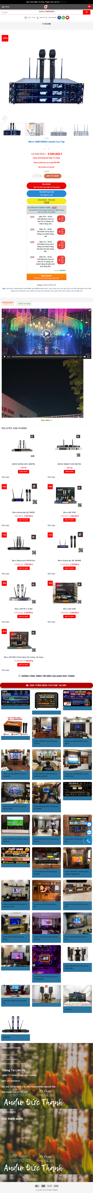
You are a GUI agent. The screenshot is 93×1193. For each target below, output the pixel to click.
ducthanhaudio (19, 288)
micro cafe (52, 288)
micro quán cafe (55, 291)
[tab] (8, 304)
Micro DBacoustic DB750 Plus (23, 561)
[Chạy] (5, 357)
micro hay (37, 291)
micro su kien (66, 291)
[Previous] (6, 76)
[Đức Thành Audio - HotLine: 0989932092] (46, 7)
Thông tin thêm (24, 304)
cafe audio (9, 288)
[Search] (86, 12)
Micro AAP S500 (69, 512)
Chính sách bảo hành (10, 1059)
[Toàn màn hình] (88, 357)
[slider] (44, 356)
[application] (46, 334)
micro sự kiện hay (76, 291)
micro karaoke (45, 291)
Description (7, 304)
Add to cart (52, 176)
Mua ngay (5, 477)
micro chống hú (20, 291)
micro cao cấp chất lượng (75, 288)
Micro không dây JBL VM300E (69, 561)
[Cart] (89, 7)
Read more (23, 471)
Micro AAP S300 (69, 609)
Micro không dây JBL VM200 (23, 512)
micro (46, 288)
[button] (46, 333)
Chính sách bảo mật (9, 1055)
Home (47, 138)
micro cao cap (61, 288)
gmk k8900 (27, 288)
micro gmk (29, 291)
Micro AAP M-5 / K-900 (23, 609)
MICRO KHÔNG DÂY (49, 285)
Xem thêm (45, 420)
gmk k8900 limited (38, 288)
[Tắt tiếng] (85, 357)
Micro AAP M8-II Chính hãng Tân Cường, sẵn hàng (23, 657)
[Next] (87, 76)
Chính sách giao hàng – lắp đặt (14, 1064)
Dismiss (63, 2)
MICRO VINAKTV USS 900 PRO (69, 464)
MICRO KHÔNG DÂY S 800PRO (23, 464)
